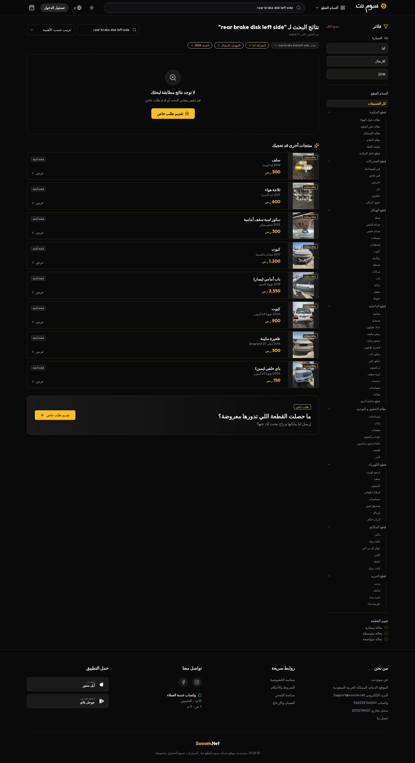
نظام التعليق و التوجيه (371, 409)
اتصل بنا (382, 718)
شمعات (375, 238)
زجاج (377, 285)
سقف (376, 291)
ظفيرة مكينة (270, 338)
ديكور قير (374, 361)
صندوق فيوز (373, 506)
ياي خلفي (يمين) (267, 368)
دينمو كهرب (373, 472)
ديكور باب (374, 354)
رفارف (376, 258)
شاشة (376, 313)
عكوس (376, 195)
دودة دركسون (372, 436)
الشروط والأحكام (283, 687)
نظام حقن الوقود (370, 126)
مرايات (376, 271)
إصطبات (375, 244)
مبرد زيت (374, 597)
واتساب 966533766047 (371, 703)
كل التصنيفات (377, 103)
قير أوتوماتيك (372, 168)
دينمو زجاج (373, 340)
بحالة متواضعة (372, 639)
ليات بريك (374, 568)
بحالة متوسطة (372, 633)
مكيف (376, 590)
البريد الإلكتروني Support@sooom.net (361, 695)
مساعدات (374, 416)
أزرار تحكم (373, 519)
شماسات (374, 387)
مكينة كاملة (373, 146)
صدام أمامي (373, 224)
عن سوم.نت (379, 680)
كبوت (377, 251)
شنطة (376, 264)
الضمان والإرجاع (284, 703)
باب (378, 278)
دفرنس (376, 182)
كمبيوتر (375, 485)
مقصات (375, 430)
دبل (378, 189)
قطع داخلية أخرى (370, 401)
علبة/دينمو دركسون (368, 443)
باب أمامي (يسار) (266, 279)
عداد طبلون (373, 327)
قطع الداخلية (377, 306)
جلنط (377, 561)
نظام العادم (373, 140)
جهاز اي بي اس (371, 548)
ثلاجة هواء (272, 189)
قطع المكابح (378, 527)
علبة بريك (374, 541)
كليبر (377, 555)
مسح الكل (333, 26)
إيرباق (376, 512)
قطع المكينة (378, 112)
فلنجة (376, 450)
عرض (40, 173)
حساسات (374, 499)
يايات (377, 423)
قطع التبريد (378, 576)
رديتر (377, 583)
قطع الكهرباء (377, 464)
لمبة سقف (374, 374)
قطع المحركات (376, 161)
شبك (377, 217)
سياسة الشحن (285, 695)
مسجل (376, 320)
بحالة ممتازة (374, 627)
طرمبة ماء (374, 604)
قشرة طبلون (372, 347)
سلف (377, 479)
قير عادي (374, 175)
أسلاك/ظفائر (372, 492)
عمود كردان (373, 202)
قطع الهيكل (378, 210)
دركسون (375, 367)
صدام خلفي (373, 231)
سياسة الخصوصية (282, 680)
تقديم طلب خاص (170, 113)
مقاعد (376, 394)
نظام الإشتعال (371, 133)
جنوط (376, 298)
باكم (377, 534)
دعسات (375, 381)
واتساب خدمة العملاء (181, 695)
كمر (377, 457)
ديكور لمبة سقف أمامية (262, 219)
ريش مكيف (373, 334)
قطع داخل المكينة (369, 153)
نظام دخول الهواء (370, 119)
